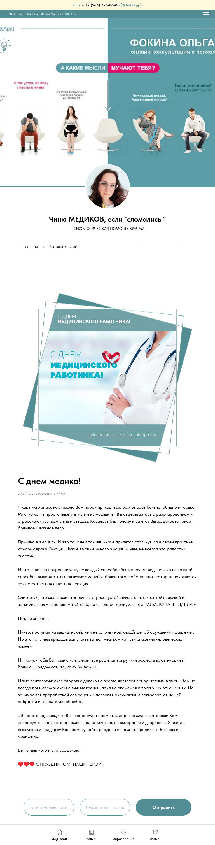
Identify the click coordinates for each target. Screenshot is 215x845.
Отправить (164, 807)
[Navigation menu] (206, 14)
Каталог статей (63, 246)
